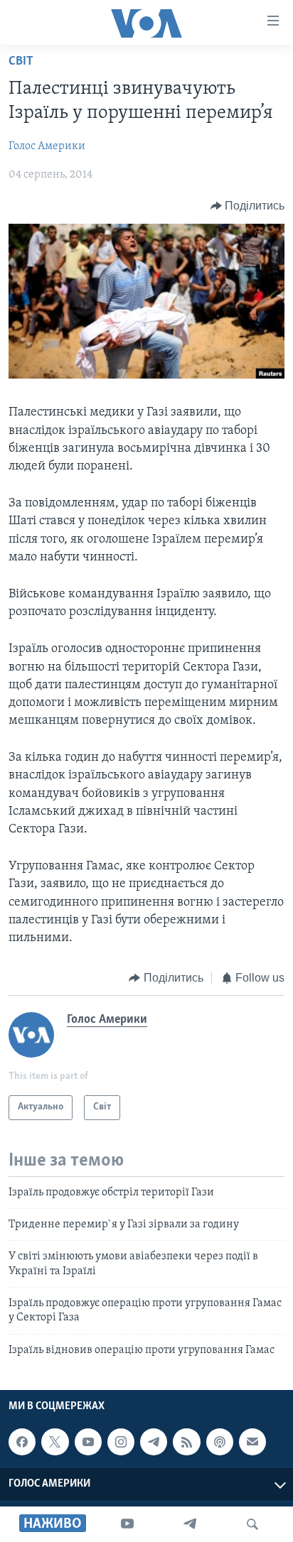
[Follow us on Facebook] (22, 1441)
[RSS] (186, 1441)
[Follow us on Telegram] (153, 1441)
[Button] (248, 206)
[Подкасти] (219, 1441)
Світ (21, 61)
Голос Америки (47, 146)
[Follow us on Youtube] (88, 1441)
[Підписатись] (252, 1441)
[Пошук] (252, 1524)
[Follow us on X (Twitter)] (54, 1441)
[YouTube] (127, 1524)
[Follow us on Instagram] (120, 1441)
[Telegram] (190, 1524)
